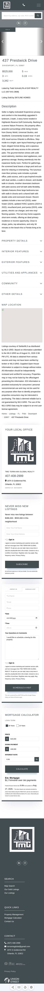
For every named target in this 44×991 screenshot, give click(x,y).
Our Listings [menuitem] (9, 893)
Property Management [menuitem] (13, 914)
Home (4, 414)
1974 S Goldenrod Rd (15, 952)
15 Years (22, 726)
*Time (7, 623)
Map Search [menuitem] (9, 886)
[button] (38, 15)
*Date (7, 614)
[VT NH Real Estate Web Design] (11, 981)
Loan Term (10, 720)
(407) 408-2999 (13, 943)
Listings (12, 414)
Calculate (22, 769)
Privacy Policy (20, 555)
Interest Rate (11, 755)
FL (19, 414)
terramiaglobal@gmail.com (18, 946)
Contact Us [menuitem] (9, 921)
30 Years (11, 726)
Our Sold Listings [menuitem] (11, 889)
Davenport (32, 414)
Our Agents (18, 488)
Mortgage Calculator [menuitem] (13, 918)
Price (7, 734)
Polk (24, 414)
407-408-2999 (14, 476)
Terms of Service (15, 697)
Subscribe (22, 564)
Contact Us (9, 488)
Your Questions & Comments (16, 633)
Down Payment (11, 744)
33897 (6, 417)
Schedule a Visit (30, 589)
